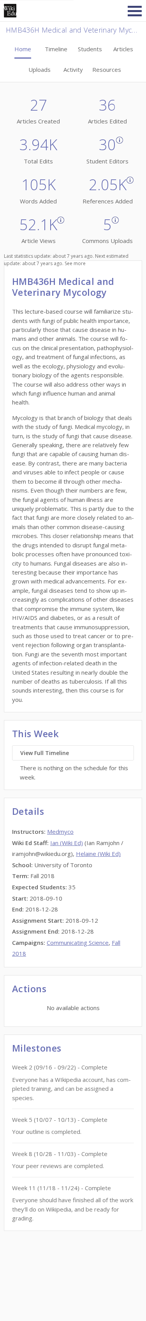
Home (22, 49)
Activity (73, 69)
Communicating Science (78, 942)
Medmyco (60, 831)
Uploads (39, 69)
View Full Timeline (44, 753)
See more (75, 263)
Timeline (56, 49)
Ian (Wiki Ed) (66, 843)
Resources (106, 69)
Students (90, 49)
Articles (123, 49)
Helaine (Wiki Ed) (98, 854)
